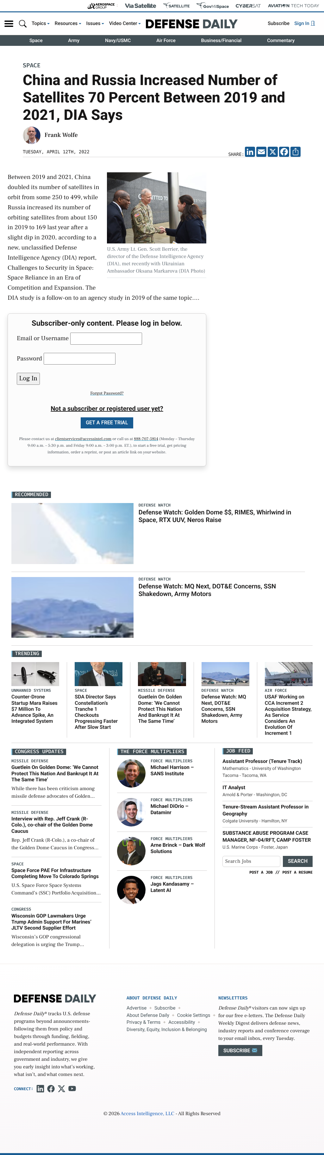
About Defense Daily (148, 1015)
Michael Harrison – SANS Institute (172, 770)
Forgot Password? (107, 393)
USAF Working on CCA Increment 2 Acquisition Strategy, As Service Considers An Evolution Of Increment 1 (288, 715)
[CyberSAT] (248, 6)
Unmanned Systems (31, 691)
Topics (39, 23)
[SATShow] (176, 6)
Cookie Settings (193, 1015)
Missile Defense (156, 691)
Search (298, 861)
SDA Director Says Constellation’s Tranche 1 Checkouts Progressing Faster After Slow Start (96, 712)
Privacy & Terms (143, 1022)
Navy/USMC (118, 40)
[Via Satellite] (140, 5)
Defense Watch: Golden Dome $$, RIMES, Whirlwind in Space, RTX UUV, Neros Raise (215, 516)
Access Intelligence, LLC (147, 1114)
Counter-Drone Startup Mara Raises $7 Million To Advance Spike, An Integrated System (34, 709)
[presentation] (131, 773)
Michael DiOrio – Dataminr (170, 809)
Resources (66, 23)
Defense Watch (218, 691)
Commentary (281, 40)
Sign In (302, 23)
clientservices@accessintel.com (83, 439)
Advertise (136, 1008)
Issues (93, 23)
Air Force (166, 40)
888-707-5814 (146, 439)
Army (73, 40)
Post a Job (261, 872)
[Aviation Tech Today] (293, 5)
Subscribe (279, 23)
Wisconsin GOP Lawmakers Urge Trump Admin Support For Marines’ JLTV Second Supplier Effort (51, 922)
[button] (9, 24)
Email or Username (43, 338)
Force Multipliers (172, 761)
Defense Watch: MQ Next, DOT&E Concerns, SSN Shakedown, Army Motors (207, 590)
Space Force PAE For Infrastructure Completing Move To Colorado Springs (55, 873)
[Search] (23, 24)
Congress (21, 909)
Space (36, 40)
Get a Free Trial (107, 423)
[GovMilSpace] (212, 5)
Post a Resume (297, 872)
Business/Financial (221, 40)
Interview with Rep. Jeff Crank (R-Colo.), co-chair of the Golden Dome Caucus (52, 825)
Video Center (123, 23)
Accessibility (181, 1022)
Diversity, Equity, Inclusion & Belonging (167, 1029)
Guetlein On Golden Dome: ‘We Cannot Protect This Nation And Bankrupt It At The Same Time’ (160, 709)
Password (29, 358)
